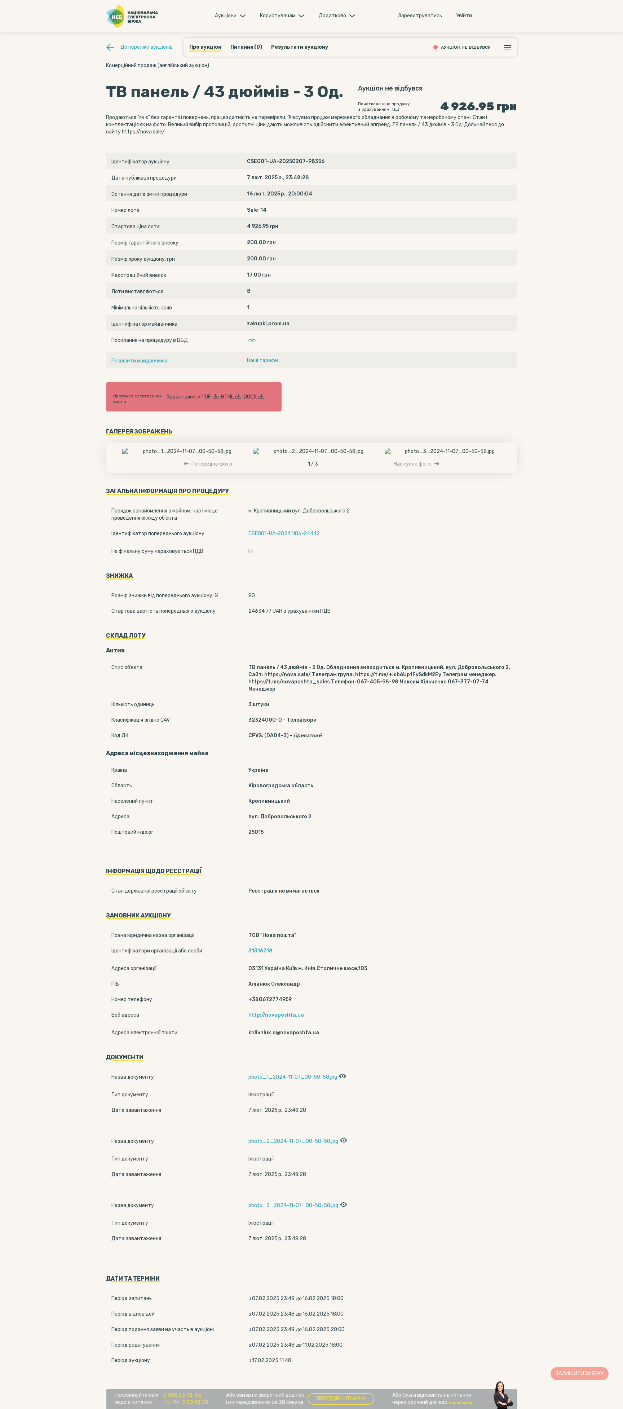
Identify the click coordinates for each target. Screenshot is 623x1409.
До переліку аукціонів (146, 47)
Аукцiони (226, 16)
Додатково (332, 16)
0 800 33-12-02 (182, 1395)
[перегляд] (341, 1077)
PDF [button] (206, 397)
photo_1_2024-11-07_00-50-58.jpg (292, 1077)
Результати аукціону (299, 47)
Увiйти (464, 16)
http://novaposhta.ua (276, 1015)
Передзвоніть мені (341, 1399)
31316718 (260, 951)
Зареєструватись (420, 16)
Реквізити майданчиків (139, 361)
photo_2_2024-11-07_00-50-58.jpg (293, 1141)
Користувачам (277, 16)
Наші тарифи (262, 360)
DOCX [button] (250, 397)
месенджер (460, 1402)
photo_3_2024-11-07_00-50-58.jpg (293, 1205)
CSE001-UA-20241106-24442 (284, 533)
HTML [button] (227, 397)
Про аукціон (205, 47)
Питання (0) (246, 47)
